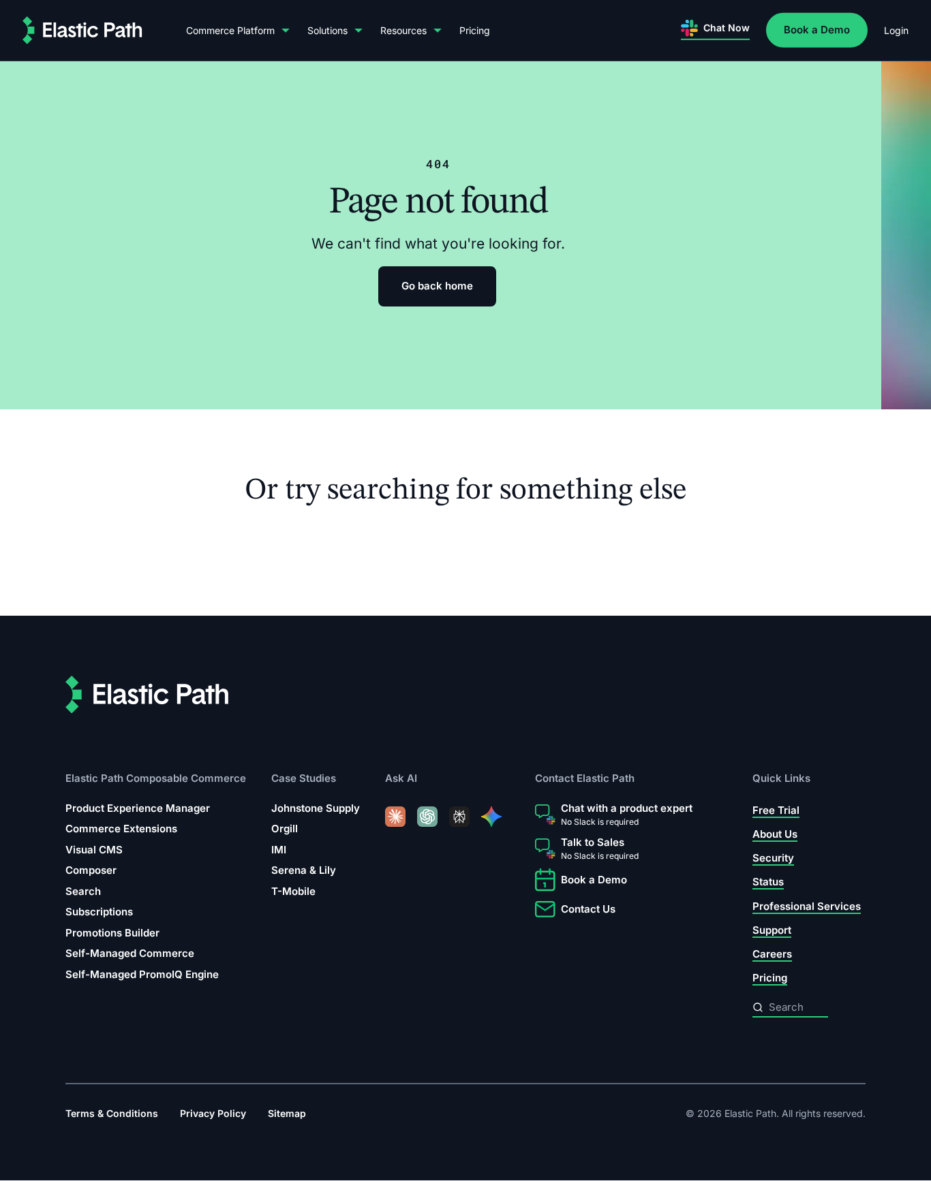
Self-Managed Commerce (129, 953)
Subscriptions (99, 912)
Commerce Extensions (121, 829)
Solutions (327, 30)
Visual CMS (94, 849)
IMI (278, 849)
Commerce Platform (230, 30)
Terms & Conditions (111, 1114)
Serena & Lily (303, 870)
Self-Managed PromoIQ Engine (142, 974)
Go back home (437, 285)
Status (768, 882)
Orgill (284, 829)
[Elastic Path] (82, 30)
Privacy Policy (213, 1114)
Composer (91, 870)
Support (771, 930)
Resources (403, 30)
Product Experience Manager (137, 808)
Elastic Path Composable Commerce (155, 778)
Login (896, 30)
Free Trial (775, 810)
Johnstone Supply (315, 808)
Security (773, 858)
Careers (772, 954)
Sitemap (287, 1114)
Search (83, 891)
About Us (774, 834)
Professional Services (806, 906)
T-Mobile (293, 891)
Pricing (474, 30)
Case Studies (303, 778)
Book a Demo (817, 29)
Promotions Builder (112, 932)
